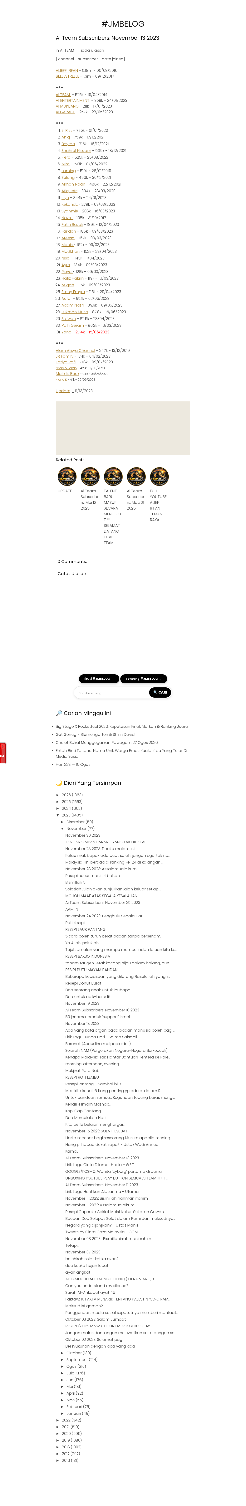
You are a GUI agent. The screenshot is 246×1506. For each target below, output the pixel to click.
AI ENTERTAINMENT (73, 100)
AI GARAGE (65, 112)
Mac (71, 1400)
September (77, 1359)
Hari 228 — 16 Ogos (73, 764)
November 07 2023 (82, 1252)
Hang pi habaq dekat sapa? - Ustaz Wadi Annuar (112, 1144)
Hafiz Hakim (73, 278)
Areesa (68, 238)
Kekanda (70, 204)
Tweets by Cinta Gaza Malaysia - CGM (101, 1232)
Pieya (67, 271)
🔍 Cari (160, 692)
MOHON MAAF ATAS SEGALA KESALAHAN (101, 895)
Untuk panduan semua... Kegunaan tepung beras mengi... (120, 1097)
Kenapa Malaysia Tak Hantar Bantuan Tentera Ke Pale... (117, 1057)
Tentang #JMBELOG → (144, 679)
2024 (67, 808)
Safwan (69, 318)
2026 (67, 795)
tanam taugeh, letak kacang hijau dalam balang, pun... (118, 963)
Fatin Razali (72, 224)
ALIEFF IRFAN (67, 70)
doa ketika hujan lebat (86, 1265)
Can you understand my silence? (96, 1285)
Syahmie (70, 211)
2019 (66, 1440)
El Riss (67, 130)
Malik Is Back (67, 373)
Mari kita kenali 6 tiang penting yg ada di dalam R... (113, 1090)
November (76, 828)
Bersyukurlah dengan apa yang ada (100, 1346)
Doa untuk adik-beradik (88, 996)
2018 (66, 1447)
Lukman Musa (75, 312)
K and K (61, 379)
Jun (70, 1380)
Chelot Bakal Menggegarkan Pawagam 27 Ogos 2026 (107, 742)
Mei (70, 1386)
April (71, 1393)
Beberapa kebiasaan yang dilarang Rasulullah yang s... (117, 976)
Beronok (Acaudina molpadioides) (98, 1043)
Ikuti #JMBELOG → (99, 679)
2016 (66, 1460)
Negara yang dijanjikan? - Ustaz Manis (101, 1225)
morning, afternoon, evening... (93, 1064)
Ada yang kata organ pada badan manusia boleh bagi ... (120, 1030)
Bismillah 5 (75, 882)
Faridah (69, 231)
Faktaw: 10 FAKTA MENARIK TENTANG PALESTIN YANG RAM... (117, 1299)
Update (63, 391)
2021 (66, 1427)
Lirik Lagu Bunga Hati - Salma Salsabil (101, 1037)
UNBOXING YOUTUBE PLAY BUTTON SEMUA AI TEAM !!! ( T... (116, 1178)
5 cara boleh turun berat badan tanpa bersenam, (113, 936)
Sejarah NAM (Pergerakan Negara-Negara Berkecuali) (116, 1050)
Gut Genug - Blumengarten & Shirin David (95, 734)
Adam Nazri (73, 305)
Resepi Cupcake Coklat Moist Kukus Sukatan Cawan (114, 1211)
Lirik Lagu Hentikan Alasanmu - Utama (102, 1191)
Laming (69, 170)
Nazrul (67, 217)
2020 (67, 1433)
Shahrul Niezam (76, 150)
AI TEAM (67, 50)
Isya (65, 197)
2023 (66, 815)
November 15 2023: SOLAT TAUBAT (96, 1131)
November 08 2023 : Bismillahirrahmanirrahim (108, 1238)
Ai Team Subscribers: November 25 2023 (102, 902)
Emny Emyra (73, 291)
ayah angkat (77, 1272)
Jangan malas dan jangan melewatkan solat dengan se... (120, 1332)
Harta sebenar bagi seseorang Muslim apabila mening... (118, 1137)
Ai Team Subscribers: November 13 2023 (107, 38)
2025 (67, 801)
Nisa (66, 258)
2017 (66, 1453)
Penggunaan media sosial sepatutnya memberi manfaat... (121, 1312)
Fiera (66, 157)
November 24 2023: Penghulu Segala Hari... (105, 916)
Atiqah (68, 285)
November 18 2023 (82, 1023)
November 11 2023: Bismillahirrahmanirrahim (106, 1198)
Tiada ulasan (91, 50)
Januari (74, 1413)
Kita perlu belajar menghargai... (95, 1124)
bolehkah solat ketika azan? (92, 1258)
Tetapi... (72, 1245)
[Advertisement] (123, 428)
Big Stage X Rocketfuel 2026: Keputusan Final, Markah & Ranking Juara (122, 726)
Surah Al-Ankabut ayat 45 (90, 1292)
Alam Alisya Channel (75, 350)
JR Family (64, 356)
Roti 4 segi (75, 922)
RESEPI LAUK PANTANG (85, 929)
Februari (74, 1406)
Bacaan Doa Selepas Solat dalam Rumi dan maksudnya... (120, 1218)
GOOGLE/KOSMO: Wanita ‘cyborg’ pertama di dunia (113, 1171)
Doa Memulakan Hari (85, 1117)
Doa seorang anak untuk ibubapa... (98, 990)
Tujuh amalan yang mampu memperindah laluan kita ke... (121, 949)
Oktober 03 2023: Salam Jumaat (95, 1319)
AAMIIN (71, 909)
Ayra (66, 265)
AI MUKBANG (67, 106)
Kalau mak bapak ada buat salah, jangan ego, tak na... (117, 855)
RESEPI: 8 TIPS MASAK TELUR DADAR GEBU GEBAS (108, 1326)
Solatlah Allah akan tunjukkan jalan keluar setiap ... (113, 889)
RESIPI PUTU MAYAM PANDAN (91, 969)
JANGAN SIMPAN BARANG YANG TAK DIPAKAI (105, 842)
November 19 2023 (82, 1003)
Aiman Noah (73, 184)
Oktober (74, 1353)
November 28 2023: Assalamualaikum (101, 869)
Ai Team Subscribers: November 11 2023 (101, 1185)
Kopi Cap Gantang (83, 1111)
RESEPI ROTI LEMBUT (83, 1077)
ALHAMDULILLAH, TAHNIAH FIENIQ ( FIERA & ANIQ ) (109, 1279)
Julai (71, 1373)
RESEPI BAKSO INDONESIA (87, 956)
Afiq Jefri (69, 191)
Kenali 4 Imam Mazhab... (88, 1104)
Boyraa (68, 144)
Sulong (68, 177)
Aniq (66, 137)
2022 (66, 1420)
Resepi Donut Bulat (83, 983)
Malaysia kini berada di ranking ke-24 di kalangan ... (114, 862)
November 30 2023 (82, 835)
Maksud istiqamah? (84, 1306)
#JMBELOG (123, 24)
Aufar (67, 298)
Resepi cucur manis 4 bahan (92, 875)
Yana (66, 332)
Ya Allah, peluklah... (83, 943)
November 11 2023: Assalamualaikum (100, 1205)
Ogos (71, 1366)
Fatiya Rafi (66, 362)
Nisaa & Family (66, 368)
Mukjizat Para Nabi (82, 1070)
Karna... (71, 1151)
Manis (68, 244)
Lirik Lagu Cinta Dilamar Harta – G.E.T (99, 1164)
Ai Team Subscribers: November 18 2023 (102, 1010)
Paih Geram (73, 325)
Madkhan (71, 251)
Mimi (66, 164)
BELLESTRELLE (67, 76)
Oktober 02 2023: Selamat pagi (94, 1339)
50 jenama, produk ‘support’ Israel (97, 1016)
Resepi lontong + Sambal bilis (93, 1084)
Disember (76, 822)
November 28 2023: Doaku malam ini (100, 848)
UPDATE (65, 491)
